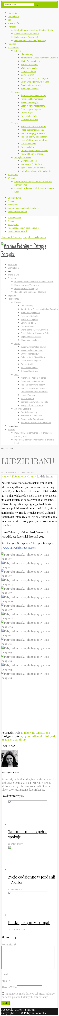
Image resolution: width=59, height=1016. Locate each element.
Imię (4, 974)
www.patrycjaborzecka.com (19, 547)
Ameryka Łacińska (22, 157)
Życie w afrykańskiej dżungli (33, 95)
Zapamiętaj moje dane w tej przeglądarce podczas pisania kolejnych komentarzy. (28, 995)
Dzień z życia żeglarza (31, 109)
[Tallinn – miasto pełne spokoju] (33, 813)
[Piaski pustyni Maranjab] (33, 903)
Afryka (17, 92)
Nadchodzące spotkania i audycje (23, 208)
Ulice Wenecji (27, 54)
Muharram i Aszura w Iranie (33, 126)
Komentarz (8, 944)
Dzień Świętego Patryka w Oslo (35, 82)
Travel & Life (13, 23)
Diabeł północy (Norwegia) (26, 37)
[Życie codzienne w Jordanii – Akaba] (33, 858)
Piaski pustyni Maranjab (29, 922)
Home (5, 476)
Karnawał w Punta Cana (31, 164)
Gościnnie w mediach (17, 212)
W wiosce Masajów (30, 102)
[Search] (36, 5)
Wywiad (11, 178)
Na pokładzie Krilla (29, 116)
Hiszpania (12, 13)
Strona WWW (9, 987)
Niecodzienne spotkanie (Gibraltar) (30, 40)
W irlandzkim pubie (29, 68)
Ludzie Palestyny (28, 144)
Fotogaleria (13, 175)
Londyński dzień (28, 71)
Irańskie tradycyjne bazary (33, 133)
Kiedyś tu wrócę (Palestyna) (26, 34)
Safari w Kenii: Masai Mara (33, 106)
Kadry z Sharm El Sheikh (32, 154)
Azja (16, 123)
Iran (9, 20)
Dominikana (13, 16)
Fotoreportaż (13, 47)
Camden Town (27, 75)
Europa (17, 51)
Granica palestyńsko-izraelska (34, 150)
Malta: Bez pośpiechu (30, 61)
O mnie (11, 201)
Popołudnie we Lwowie (31, 85)
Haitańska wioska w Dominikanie (36, 171)
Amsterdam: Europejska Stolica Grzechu (39, 58)
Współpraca (13, 205)
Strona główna (14, 198)
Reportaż (12, 44)
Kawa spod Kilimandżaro (32, 99)
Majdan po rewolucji (30, 89)
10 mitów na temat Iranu (35, 732)
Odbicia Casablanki (29, 120)
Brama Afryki (27, 113)
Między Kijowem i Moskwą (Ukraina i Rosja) (33, 30)
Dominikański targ (29, 161)
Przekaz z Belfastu (29, 65)
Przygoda (12, 27)
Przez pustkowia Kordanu (32, 130)
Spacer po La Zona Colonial (33, 168)
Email (5, 980)
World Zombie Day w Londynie (34, 78)
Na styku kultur (27, 147)
